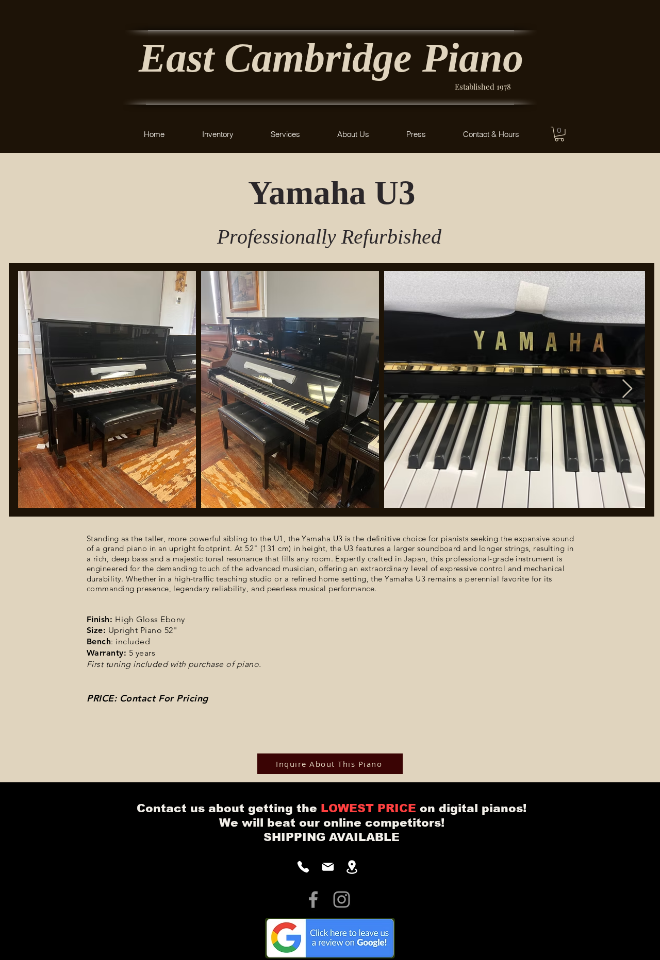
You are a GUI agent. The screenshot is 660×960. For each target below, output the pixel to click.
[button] (217, 134)
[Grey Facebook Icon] (313, 899)
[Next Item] (627, 389)
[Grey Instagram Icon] (342, 899)
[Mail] (328, 867)
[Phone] (303, 867)
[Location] (352, 867)
